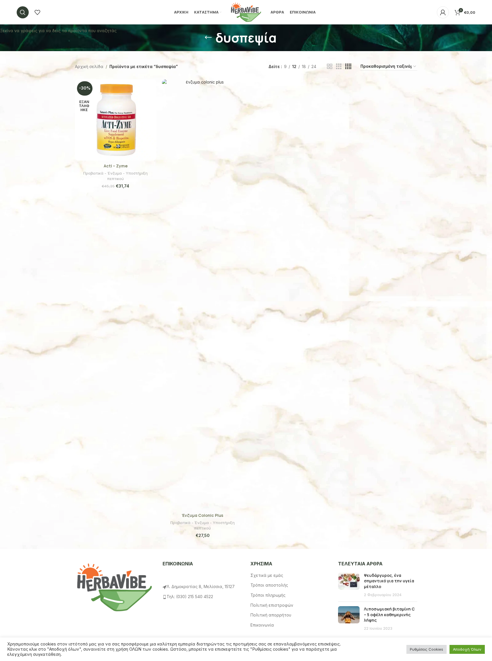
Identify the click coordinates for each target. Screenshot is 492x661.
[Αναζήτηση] (23, 12)
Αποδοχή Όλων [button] (467, 649)
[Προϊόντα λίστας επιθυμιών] (37, 12)
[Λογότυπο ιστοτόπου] (246, 11)
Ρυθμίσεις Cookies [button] (426, 649)
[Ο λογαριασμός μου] (443, 12)
